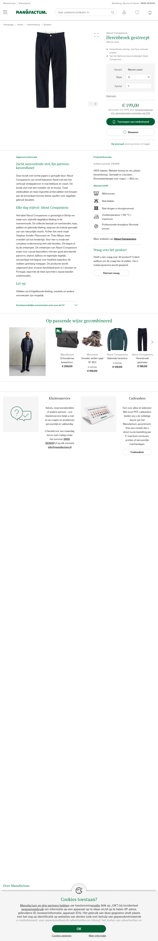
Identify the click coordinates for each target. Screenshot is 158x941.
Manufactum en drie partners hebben (44, 905)
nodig (96, 905)
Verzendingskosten (144, 109)
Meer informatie (97, 935)
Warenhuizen (9, 3)
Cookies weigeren (61, 935)
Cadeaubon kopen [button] (137, 452)
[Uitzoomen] (90, 104)
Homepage (8, 24)
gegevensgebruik (32, 909)
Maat (119, 77)
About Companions (125, 238)
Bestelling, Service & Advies (133, 3)
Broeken (47, 24)
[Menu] (5, 12)
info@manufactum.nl (59, 447)
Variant (118, 69)
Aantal (118, 86)
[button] (96, 35)
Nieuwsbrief (24, 3)
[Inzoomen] (95, 104)
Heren (20, 24)
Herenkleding (33, 24)
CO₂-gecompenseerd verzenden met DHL (130, 113)
